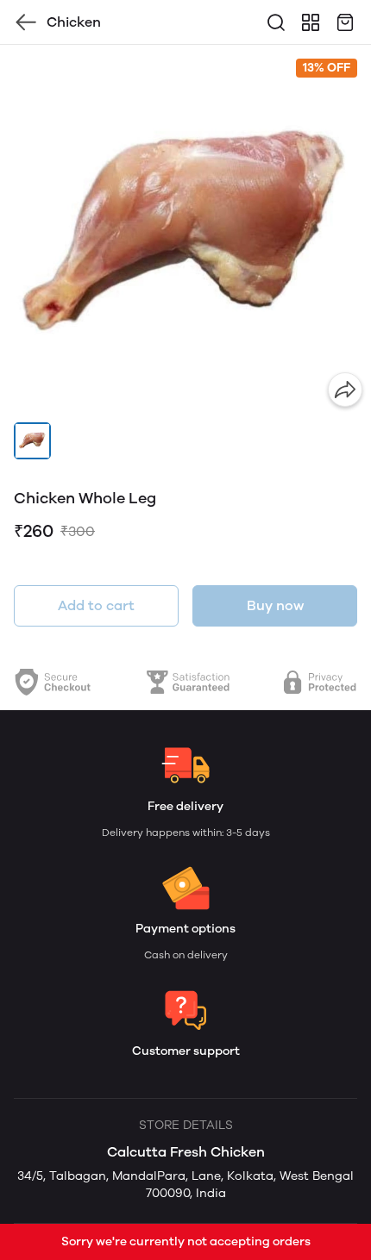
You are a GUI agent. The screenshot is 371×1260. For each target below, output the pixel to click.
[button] (32, 440)
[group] (185, 230)
